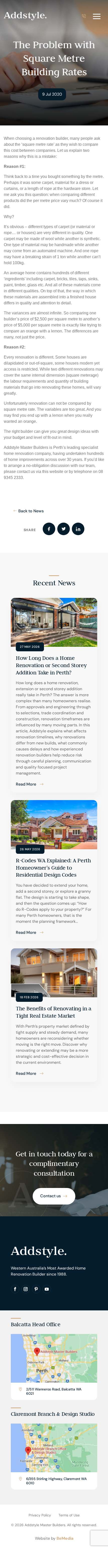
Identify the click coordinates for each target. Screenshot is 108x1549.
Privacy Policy (40, 1515)
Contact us (50, 1196)
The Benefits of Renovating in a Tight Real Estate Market (53, 1012)
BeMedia (65, 1538)
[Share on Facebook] (49, 529)
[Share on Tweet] (63, 529)
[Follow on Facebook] (15, 1289)
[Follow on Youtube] (46, 1289)
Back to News (31, 511)
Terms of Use (69, 1515)
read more (26, 784)
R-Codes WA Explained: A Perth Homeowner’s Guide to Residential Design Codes (53, 867)
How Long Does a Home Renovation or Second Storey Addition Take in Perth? (51, 665)
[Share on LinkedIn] (78, 529)
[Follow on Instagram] (25, 1289)
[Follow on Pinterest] (36, 1289)
